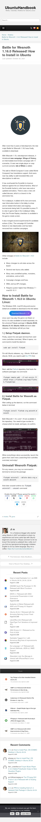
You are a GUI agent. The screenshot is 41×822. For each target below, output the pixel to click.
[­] (20, 1)
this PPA (28, 356)
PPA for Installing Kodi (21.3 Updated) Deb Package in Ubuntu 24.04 (22, 789)
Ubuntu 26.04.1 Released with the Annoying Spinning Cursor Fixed (22, 613)
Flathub (15, 369)
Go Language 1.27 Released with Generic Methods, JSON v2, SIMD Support (22, 648)
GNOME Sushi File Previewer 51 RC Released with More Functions (23, 587)
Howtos (6, 516)
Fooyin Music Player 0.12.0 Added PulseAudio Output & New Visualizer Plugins (22, 768)
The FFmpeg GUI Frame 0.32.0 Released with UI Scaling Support (22, 779)
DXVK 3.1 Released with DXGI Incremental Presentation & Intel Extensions (21, 596)
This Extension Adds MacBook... (21, 557)
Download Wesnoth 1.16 (20, 313)
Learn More (26, 813)
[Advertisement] (20, 84)
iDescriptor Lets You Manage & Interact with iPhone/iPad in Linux (22, 657)
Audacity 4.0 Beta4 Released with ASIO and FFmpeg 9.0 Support (22, 605)
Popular (20, 671)
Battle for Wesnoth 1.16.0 (24, 255)
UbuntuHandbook (20, 7)
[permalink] (37, 516)
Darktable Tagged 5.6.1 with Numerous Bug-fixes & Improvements (23, 639)
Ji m (9, 750)
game (13, 516)
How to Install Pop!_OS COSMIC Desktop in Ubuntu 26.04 (22, 751)
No (18, 813)
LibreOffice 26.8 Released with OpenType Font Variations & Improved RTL (23, 622)
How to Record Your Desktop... (19, 564)
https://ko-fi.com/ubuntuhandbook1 (19, 549)
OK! (12, 813)
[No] (38, 811)
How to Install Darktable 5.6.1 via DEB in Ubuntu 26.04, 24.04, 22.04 (23, 579)
